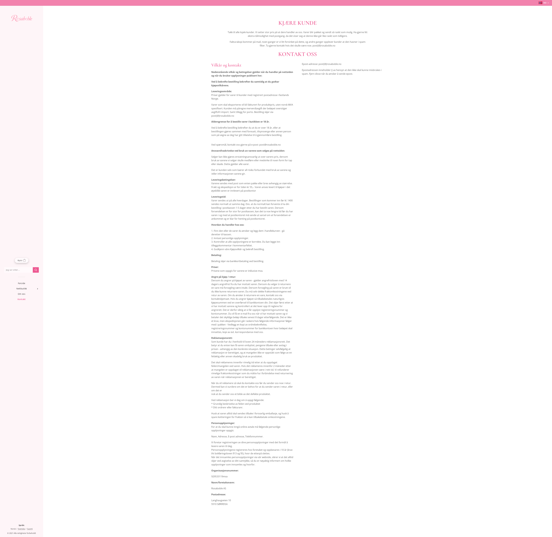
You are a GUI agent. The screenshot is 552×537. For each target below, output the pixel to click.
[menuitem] (21, 283)
